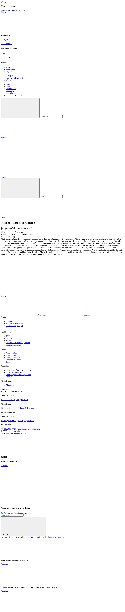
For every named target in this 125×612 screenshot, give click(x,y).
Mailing (9, 80)
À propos (9, 76)
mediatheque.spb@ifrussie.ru (29, 429)
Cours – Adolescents (14, 358)
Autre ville (8, 44)
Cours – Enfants (12, 355)
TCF (8, 336)
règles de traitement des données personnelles (46, 537)
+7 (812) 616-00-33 (8, 421)
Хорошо (4, 564)
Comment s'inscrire (13, 345)
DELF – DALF (12, 338)
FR (5, 137)
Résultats (9, 340)
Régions (25, 10)
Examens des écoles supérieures (18, 343)
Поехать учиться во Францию (18, 375)
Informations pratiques (14, 95)
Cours (8, 86)
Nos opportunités (12, 328)
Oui (2, 44)
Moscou (4, 10)
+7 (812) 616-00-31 (8, 429)
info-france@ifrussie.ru (25, 408)
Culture (9, 84)
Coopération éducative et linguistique (20, 370)
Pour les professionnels (15, 78)
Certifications (11, 89)
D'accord (4, 466)
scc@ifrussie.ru (22, 400)
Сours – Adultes (12, 353)
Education (10, 91)
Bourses (9, 377)
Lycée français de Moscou (16, 372)
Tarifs (8, 362)
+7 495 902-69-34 (8, 400)
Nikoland (22, 433)
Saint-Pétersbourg (15, 10)
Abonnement (11, 385)
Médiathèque (11, 93)
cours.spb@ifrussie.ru (26, 421)
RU (2, 137)
